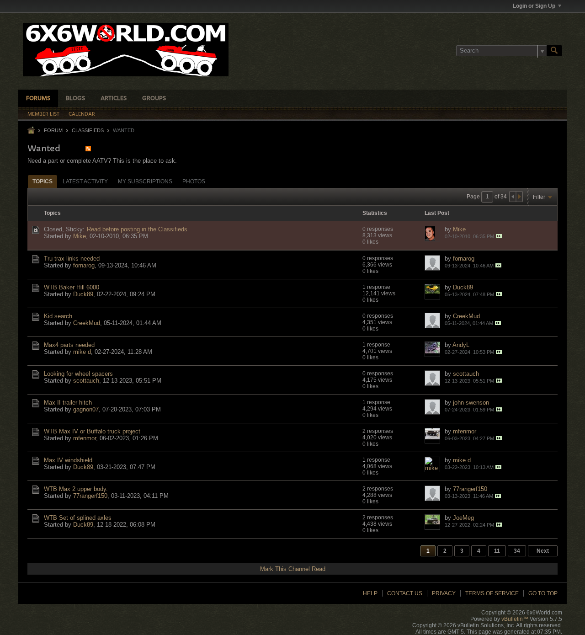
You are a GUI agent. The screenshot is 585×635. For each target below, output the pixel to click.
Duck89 (83, 294)
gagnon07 (86, 409)
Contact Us (404, 593)
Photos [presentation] (193, 181)
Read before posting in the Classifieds (137, 229)
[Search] (554, 50)
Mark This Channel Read (292, 569)
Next (543, 551)
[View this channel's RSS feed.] (88, 148)
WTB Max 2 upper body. (76, 489)
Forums (38, 98)
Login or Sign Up (534, 6)
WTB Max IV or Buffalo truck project (92, 431)
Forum (53, 130)
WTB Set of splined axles (78, 517)
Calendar (82, 114)
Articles (114, 98)
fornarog (84, 265)
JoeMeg (463, 517)
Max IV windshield (68, 460)
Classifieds (88, 130)
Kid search (58, 316)
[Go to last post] (499, 236)
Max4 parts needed (69, 345)
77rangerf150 (90, 495)
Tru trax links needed (72, 258)
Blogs (75, 98)
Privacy (444, 593)
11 (497, 551)
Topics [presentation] (42, 181)
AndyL (460, 345)
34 (517, 551)
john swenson (471, 402)
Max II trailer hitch (68, 402)
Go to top (543, 593)
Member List (43, 114)
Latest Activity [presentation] (85, 181)
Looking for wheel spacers (78, 373)
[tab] (42, 181)
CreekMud (86, 323)
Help (370, 593)
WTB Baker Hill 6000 (71, 287)
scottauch (86, 380)
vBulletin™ (514, 619)
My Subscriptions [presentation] (145, 181)
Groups (154, 98)
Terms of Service (492, 593)
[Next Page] (519, 197)
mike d (82, 351)
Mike (79, 236)
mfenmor (84, 438)
